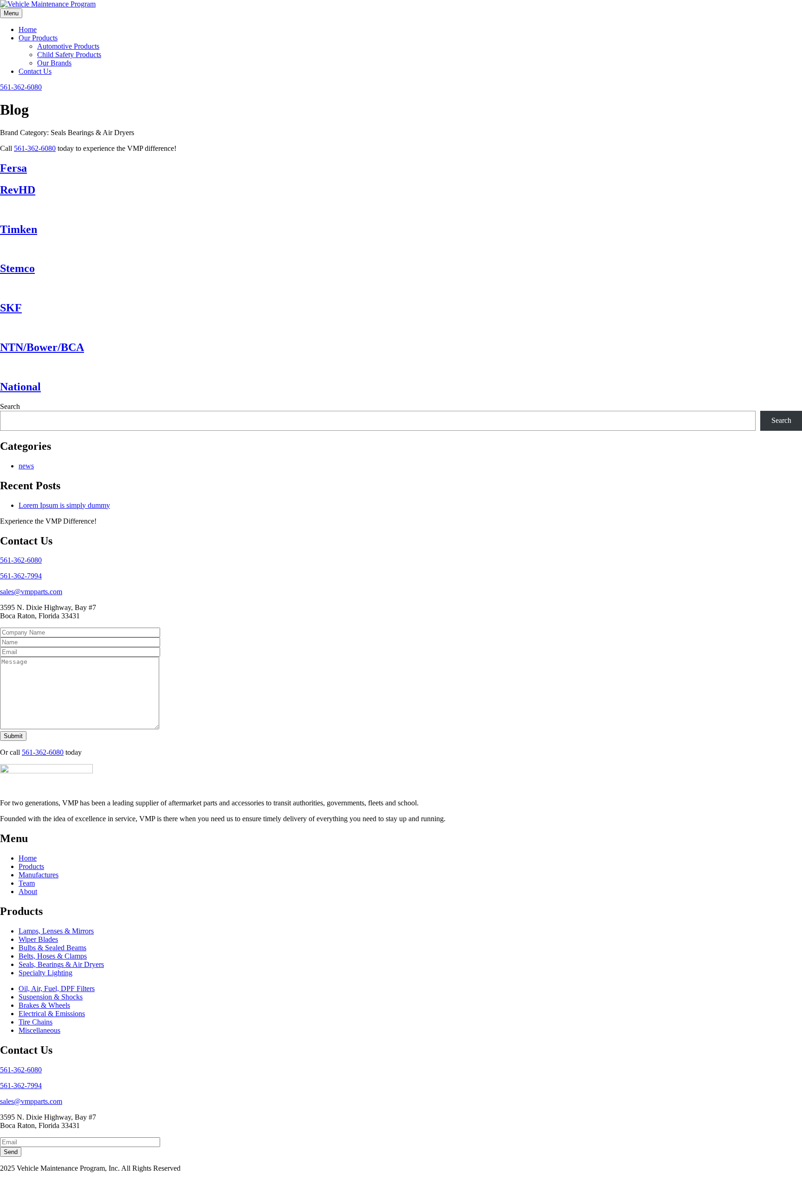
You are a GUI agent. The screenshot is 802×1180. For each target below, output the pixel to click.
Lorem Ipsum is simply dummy (64, 505)
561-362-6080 (21, 87)
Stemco (17, 268)
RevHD (17, 190)
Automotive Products (68, 46)
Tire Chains (35, 1022)
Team (27, 883)
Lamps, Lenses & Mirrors (56, 931)
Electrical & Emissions (52, 1014)
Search (10, 406)
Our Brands (54, 63)
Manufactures (38, 875)
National (20, 387)
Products (31, 866)
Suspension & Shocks (51, 997)
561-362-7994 (21, 576)
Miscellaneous (39, 1030)
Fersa (13, 168)
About (28, 891)
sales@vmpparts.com (31, 592)
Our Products (38, 38)
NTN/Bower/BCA (42, 347)
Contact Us (35, 71)
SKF (11, 308)
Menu (11, 13)
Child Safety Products (69, 54)
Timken (18, 229)
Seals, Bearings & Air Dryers (61, 964)
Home (28, 29)
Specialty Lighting (45, 973)
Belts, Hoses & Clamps (53, 956)
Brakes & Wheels (44, 1005)
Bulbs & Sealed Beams (52, 948)
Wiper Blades (38, 939)
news (26, 466)
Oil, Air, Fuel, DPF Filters (57, 988)
